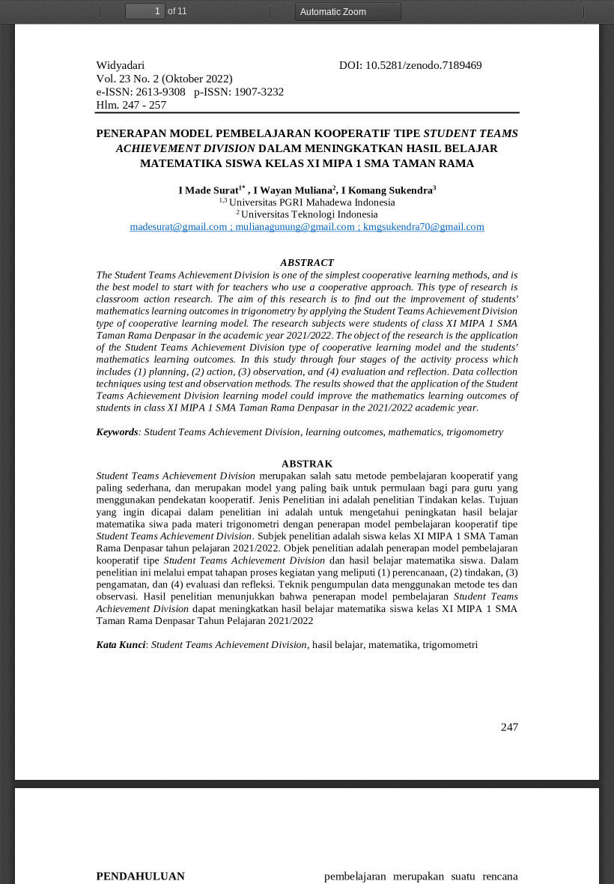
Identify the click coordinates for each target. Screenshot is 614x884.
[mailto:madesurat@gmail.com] (178, 226)
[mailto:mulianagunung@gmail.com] (294, 226)
